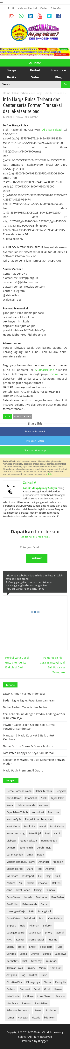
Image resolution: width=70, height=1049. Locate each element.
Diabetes (11, 840)
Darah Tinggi (44, 847)
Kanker (20, 939)
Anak (44, 798)
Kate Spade (12, 996)
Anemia (50, 868)
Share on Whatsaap (35, 450)
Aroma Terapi (36, 939)
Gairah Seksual (28, 840)
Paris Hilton (41, 1003)
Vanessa (23, 1017)
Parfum (10, 883)
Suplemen (51, 1010)
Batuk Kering (57, 826)
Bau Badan (57, 897)
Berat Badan (23, 890)
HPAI (9, 939)
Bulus (44, 975)
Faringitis (60, 982)
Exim (41, 918)
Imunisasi (51, 961)
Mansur (60, 996)
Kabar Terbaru (20, 93)
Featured (24, 989)
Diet (24, 961)
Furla (59, 946)
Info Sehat (31, 798)
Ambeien (58, 861)
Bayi (47, 833)
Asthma (43, 805)
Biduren (47, 925)
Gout (47, 989)
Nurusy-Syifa (13, 819)
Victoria (36, 1017)
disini (54, 374)
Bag (23, 975)
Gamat (44, 904)
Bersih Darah (13, 798)
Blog (48, 876)
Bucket (33, 975)
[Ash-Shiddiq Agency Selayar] (35, 40)
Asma (9, 805)
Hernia (58, 989)
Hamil (56, 833)
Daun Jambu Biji (15, 932)
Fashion (11, 989)
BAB (31, 911)
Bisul (57, 876)
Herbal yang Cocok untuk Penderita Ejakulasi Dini (17, 662)
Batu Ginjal (34, 833)
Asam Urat (54, 812)
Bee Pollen (12, 904)
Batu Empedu (49, 840)
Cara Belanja (55, 918)
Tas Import (28, 876)
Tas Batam (12, 876)
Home (36, 63)
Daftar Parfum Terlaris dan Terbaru (26, 707)
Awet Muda (13, 826)
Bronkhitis (29, 826)
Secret (38, 1010)
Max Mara (12, 1003)
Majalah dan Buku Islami (20, 861)
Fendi (37, 989)
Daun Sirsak (13, 897)
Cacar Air (43, 883)
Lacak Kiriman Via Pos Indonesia (24, 693)
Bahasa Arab (29, 904)
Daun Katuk (13, 918)
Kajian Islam (57, 798)
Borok (21, 946)
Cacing (38, 890)
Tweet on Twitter (35, 440)
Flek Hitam (46, 946)
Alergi (42, 826)
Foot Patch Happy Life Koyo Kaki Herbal (28, 753)
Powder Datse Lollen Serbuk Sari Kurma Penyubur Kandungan (29, 726)
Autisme (52, 939)
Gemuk (60, 932)
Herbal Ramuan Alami (19, 791)
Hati (39, 868)
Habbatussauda (26, 805)
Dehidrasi (29, 918)
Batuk (40, 854)
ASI (21, 883)
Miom (42, 968)
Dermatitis (12, 961)
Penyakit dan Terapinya (38, 819)
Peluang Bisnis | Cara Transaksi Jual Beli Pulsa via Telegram (52, 665)
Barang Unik (45, 911)
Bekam (30, 883)
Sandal (23, 953)
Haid (22, 925)
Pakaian (26, 1003)
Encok (32, 946)
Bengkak (61, 791)
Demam (11, 847)
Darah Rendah (14, 854)
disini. (50, 474)
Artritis (35, 953)
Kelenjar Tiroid (14, 968)
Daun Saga (34, 932)
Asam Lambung (15, 833)
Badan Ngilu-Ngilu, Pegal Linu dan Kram (29, 700)
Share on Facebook (35, 431)
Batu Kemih (26, 847)
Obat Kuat (55, 968)
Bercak (47, 953)
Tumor (10, 1017)
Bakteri (56, 883)
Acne (9, 890)
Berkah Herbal (14, 868)
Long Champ (44, 996)
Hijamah (34, 925)
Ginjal (30, 854)
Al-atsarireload (52, 129)
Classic (47, 982)
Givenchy (36, 961)
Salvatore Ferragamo (18, 1010)
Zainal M (29, 483)
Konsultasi (38, 812)
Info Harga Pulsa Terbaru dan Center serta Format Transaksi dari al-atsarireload (32, 105)
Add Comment (32, 117)
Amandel (43, 861)
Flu (40, 876)
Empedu (11, 925)
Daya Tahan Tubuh (17, 812)
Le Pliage (28, 996)
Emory (48, 932)
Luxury (31, 968)
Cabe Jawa (60, 953)
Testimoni (41, 897)
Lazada (28, 897)
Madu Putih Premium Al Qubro (23, 770)
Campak (50, 890)
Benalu (10, 946)
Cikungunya (33, 982)
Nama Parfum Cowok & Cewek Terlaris (28, 746)
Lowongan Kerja (15, 911)
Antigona (11, 975)
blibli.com (49, 1017)
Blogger (43, 1041)
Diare (30, 868)
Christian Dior (14, 982)
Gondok (11, 953)
